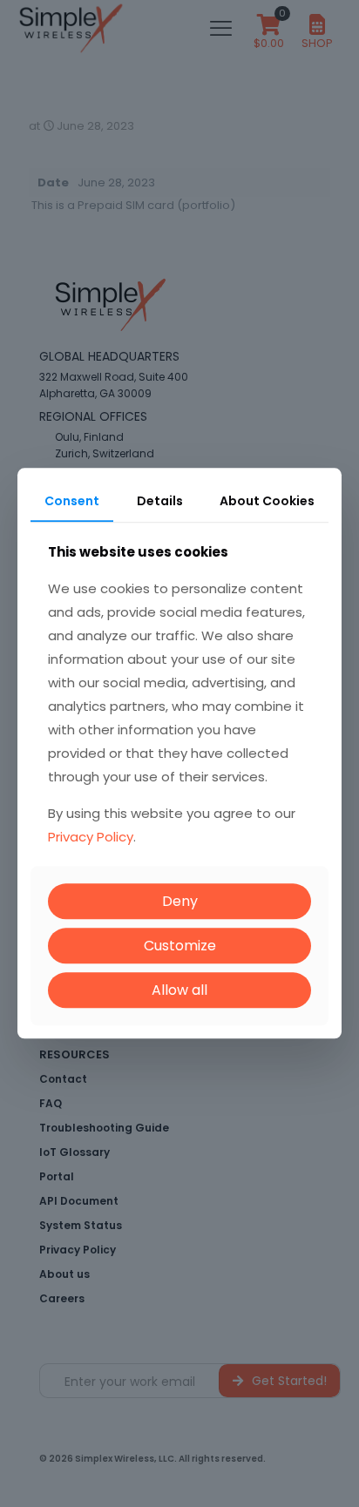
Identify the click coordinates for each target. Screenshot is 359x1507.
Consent (71, 501)
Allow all (179, 990)
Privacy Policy (90, 837)
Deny (180, 901)
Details (160, 501)
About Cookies (267, 501)
